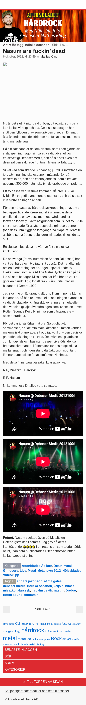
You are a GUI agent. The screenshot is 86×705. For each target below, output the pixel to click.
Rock (56, 638)
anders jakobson (29, 581)
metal (10, 638)
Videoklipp (11, 575)
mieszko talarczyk (16, 590)
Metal (32, 570)
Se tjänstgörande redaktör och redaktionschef (37, 691)
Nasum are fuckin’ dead (34, 51)
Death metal (63, 566)
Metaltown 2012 (49, 570)
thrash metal (28, 644)
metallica (24, 639)
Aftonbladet (31, 566)
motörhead (38, 639)
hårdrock (32, 630)
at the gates (53, 581)
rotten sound (13, 594)
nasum (59, 590)
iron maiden (64, 631)
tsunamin (31, 594)
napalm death (42, 590)
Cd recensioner (27, 623)
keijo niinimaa (64, 586)
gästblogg (14, 631)
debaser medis (14, 586)
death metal (46, 623)
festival (67, 623)
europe (57, 624)
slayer (66, 639)
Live (23, 570)
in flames (50, 631)
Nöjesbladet (71, 570)
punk (47, 639)
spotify (75, 639)
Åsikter (46, 566)
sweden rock (11, 644)
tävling (40, 644)
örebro (71, 590)
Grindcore (10, 570)
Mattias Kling (48, 56)
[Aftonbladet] (18, 4)
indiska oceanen (39, 586)
